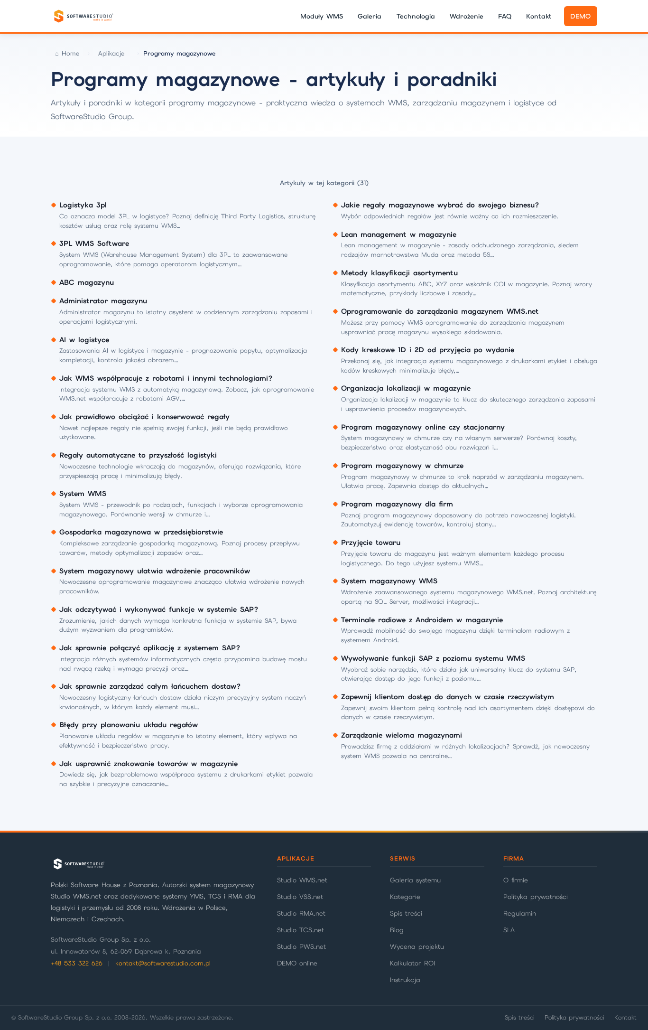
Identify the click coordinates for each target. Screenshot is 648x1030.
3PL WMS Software (94, 243)
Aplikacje (111, 53)
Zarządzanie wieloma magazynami (401, 735)
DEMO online (297, 963)
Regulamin (519, 913)
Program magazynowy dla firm (397, 504)
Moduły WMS (321, 16)
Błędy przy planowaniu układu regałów (128, 725)
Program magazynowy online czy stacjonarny (423, 427)
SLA (509, 930)
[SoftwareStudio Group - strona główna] (83, 16)
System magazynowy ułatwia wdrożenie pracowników (154, 571)
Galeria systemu (415, 880)
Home (70, 53)
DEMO (580, 16)
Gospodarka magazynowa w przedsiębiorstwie (141, 532)
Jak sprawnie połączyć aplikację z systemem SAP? (150, 648)
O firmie (515, 880)
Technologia (416, 16)
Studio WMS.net (302, 880)
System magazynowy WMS (389, 581)
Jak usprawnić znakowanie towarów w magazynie (148, 763)
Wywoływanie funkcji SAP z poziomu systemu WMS (433, 658)
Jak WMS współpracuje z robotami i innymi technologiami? (166, 378)
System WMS (82, 493)
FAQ (504, 16)
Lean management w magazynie (398, 234)
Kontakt (539, 16)
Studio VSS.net (300, 896)
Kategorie (405, 896)
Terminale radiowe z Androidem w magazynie (422, 620)
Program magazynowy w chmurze (402, 465)
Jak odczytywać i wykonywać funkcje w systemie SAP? (159, 609)
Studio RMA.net (301, 913)
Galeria (369, 16)
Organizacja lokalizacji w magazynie (406, 388)
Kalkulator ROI (412, 963)
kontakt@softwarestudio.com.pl (163, 963)
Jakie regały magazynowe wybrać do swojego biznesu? (440, 205)
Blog (397, 930)
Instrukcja (405, 979)
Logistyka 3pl (83, 205)
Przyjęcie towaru (370, 542)
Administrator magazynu (103, 301)
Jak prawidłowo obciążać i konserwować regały (144, 416)
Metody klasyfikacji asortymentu (399, 273)
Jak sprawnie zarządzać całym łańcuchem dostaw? (150, 686)
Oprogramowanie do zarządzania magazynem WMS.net (440, 311)
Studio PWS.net (301, 946)
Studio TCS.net (300, 930)
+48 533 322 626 (76, 963)
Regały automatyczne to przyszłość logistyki (138, 455)
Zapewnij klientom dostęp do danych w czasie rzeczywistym (447, 697)
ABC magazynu (86, 282)
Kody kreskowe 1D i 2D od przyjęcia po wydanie (427, 350)
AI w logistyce (84, 340)
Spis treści (406, 913)
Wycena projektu (417, 946)
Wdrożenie (466, 16)
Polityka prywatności (535, 896)
